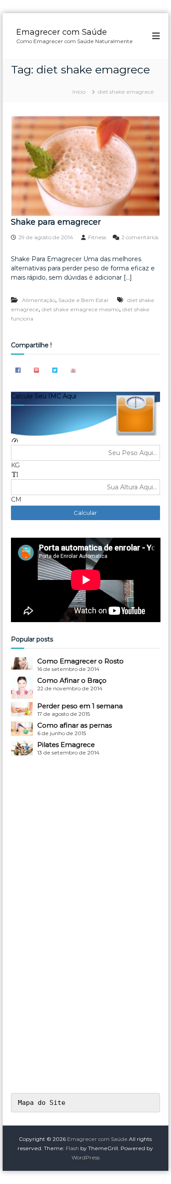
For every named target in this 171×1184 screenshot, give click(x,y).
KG (15, 465)
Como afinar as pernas (74, 725)
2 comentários (139, 237)
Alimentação (38, 300)
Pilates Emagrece (66, 744)
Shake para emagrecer (56, 222)
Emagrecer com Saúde (61, 32)
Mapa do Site (41, 1103)
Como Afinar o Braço (72, 680)
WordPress (85, 1157)
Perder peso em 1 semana (80, 706)
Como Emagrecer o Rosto (80, 661)
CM (16, 499)
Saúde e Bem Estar (83, 300)
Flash (72, 1148)
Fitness (97, 237)
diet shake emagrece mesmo (80, 309)
